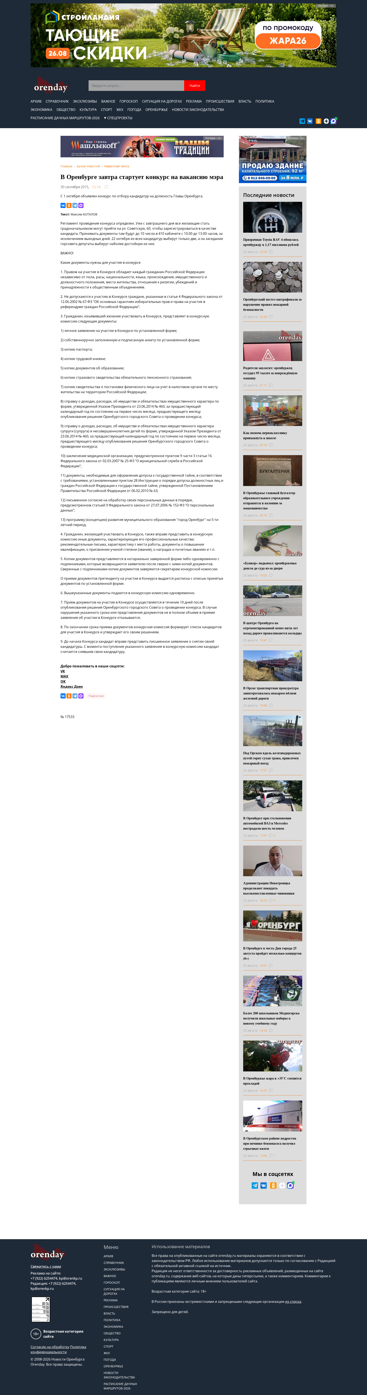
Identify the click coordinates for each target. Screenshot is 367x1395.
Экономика (41, 109)
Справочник (57, 101)
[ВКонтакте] (63, 205)
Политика (264, 101)
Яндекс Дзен (72, 686)
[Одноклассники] (69, 205)
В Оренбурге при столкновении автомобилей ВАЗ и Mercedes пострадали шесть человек (267, 823)
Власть (245, 101)
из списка (293, 1301)
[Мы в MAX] (333, 121)
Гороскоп (129, 101)
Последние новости (268, 194)
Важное (108, 101)
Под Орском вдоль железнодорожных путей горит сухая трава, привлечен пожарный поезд (272, 758)
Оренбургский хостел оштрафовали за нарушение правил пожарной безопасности (272, 304)
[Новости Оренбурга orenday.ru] (51, 85)
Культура (88, 109)
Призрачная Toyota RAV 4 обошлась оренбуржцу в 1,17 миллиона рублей (271, 242)
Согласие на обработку (50, 1347)
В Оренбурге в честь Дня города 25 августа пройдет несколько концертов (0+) (272, 953)
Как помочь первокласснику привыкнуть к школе (265, 435)
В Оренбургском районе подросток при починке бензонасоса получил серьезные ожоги (269, 1143)
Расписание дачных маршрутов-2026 (65, 118)
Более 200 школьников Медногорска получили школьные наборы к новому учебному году (271, 1018)
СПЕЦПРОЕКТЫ (120, 118)
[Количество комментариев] (274, 252)
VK (63, 671)
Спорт (106, 109)
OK (63, 681)
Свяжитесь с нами (46, 1266)
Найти (195, 85)
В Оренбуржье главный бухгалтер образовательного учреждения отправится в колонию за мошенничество (269, 500)
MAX (64, 676)
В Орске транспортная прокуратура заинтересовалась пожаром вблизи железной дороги (271, 693)
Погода (134, 109)
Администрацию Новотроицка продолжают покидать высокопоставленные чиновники (268, 888)
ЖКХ (119, 109)
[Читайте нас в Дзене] (326, 121)
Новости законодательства (198, 109)
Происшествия (220, 101)
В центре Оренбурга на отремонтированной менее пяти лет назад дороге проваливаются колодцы (272, 627)
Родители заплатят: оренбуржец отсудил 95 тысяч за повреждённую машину (270, 372)
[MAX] (80, 205)
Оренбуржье (156, 109)
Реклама (194, 101)
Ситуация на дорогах (162, 101)
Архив (36, 101)
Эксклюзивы (85, 101)
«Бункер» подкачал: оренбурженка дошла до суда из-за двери (269, 566)
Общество (65, 109)
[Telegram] (75, 205)
